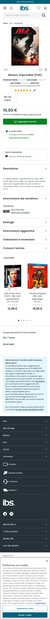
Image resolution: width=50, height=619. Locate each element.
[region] (25, 588)
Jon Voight (15, 83)
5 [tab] (28, 320)
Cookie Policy (40, 603)
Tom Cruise (31, 79)
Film (5, 337)
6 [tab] (31, 320)
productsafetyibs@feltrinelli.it (30, 409)
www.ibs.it (40, 381)
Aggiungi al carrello (26, 121)
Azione (12, 337)
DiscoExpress (16, 114)
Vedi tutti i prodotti (20, 212)
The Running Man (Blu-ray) (37, 294)
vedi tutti (34, 83)
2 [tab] (21, 320)
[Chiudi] (47, 561)
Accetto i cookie (24, 615)
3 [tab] (23, 320)
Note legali (8, 344)
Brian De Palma (10, 79)
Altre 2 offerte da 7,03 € (32, 114)
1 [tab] (25, 63)
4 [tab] (26, 320)
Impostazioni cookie (25, 608)
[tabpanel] (25, 46)
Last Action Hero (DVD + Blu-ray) (12, 294)
